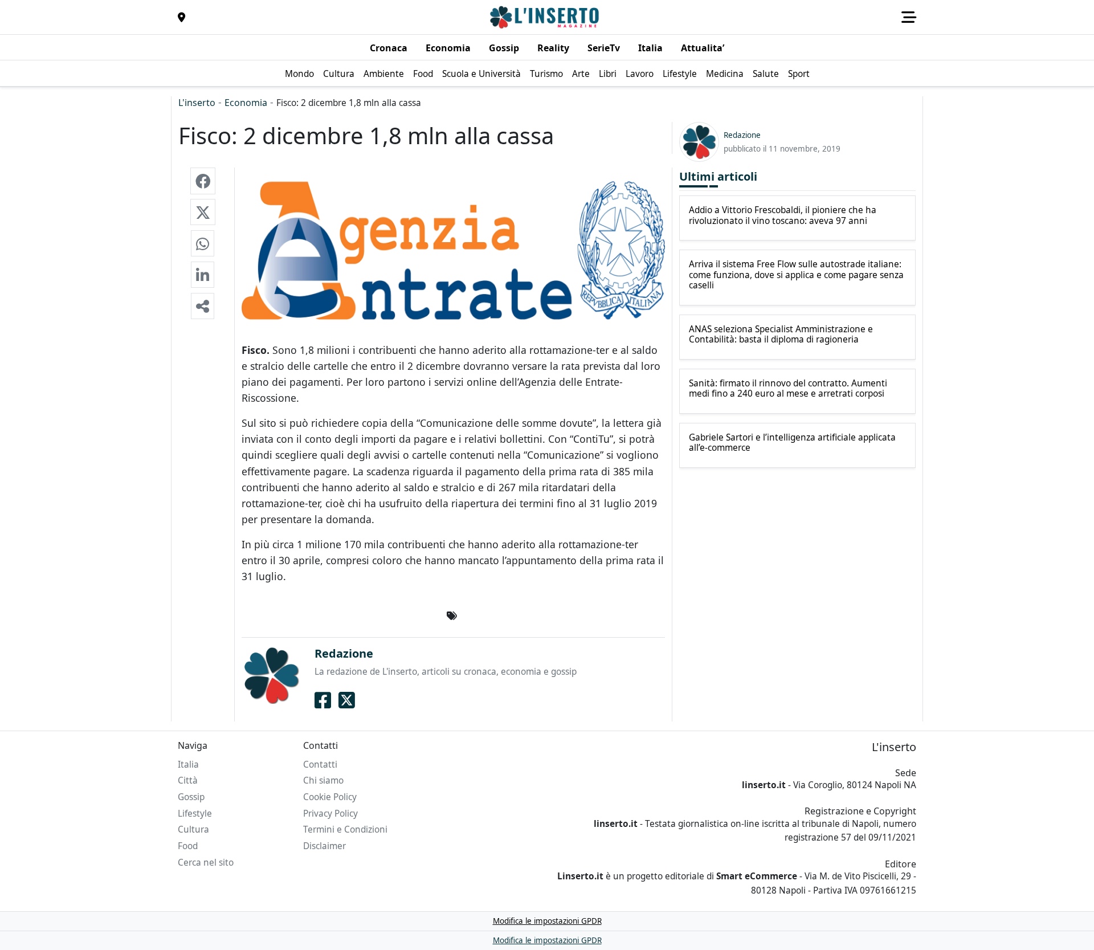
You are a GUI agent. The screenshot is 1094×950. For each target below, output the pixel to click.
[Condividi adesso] (202, 306)
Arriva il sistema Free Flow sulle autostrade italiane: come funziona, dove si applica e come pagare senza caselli (796, 275)
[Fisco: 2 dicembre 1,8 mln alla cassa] (202, 181)
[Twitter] (346, 700)
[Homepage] (546, 17)
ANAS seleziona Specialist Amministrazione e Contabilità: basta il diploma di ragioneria (781, 334)
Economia (245, 102)
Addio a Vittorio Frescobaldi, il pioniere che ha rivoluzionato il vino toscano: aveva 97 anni (782, 215)
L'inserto (196, 102)
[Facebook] (323, 700)
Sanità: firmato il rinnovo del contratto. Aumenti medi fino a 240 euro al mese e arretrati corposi (788, 388)
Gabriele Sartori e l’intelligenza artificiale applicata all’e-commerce (792, 443)
